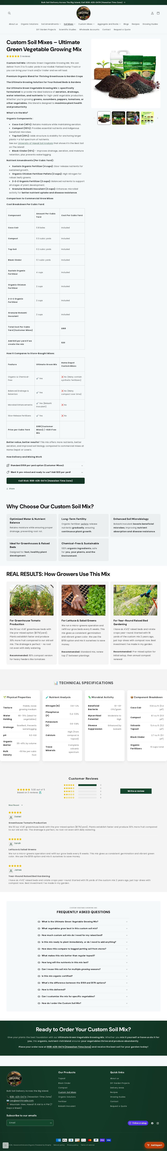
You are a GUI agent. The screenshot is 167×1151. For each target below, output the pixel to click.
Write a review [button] (136, 791)
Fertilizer (62, 1101)
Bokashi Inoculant (67, 1106)
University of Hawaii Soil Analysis (35, 143)
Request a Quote (118, 1106)
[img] (15, 812)
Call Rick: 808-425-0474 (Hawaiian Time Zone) (45, 480)
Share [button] (12, 488)
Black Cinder (64, 1083)
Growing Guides (118, 1097)
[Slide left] (94, 118)
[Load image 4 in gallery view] (147, 117)
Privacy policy (72, 1145)
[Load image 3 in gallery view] (132, 117)
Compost (62, 1087)
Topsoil (61, 1078)
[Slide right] (157, 118)
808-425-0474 (18, 1096)
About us (114, 1078)
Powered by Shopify (43, 1145)
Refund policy (59, 1145)
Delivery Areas (117, 1087)
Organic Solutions (67, 1097)
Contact (114, 1101)
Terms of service (87, 1145)
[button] (9, 13)
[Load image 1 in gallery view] (104, 117)
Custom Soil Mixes (67, 1092)
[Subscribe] (50, 1123)
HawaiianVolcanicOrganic (24, 1145)
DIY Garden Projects (120, 1083)
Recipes (114, 1092)
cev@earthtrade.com (22, 1100)
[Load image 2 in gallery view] (118, 117)
